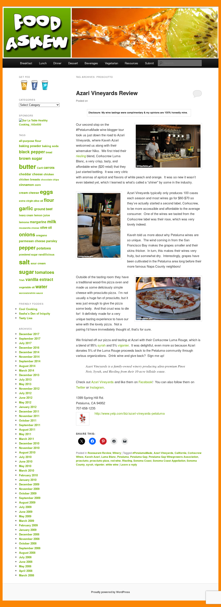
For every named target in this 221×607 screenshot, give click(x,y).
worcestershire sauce (31, 293)
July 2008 (25, 557)
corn (38, 185)
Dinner (57, 63)
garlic (26, 208)
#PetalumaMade (142, 453)
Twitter (80, 387)
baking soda (50, 146)
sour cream (38, 263)
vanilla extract (39, 279)
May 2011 (25, 434)
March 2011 (26, 439)
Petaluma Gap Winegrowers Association (173, 457)
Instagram (97, 387)
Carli (40, 168)
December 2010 (29, 443)
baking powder (30, 146)
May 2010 (25, 466)
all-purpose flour (30, 141)
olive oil (46, 227)
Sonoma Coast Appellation (169, 461)
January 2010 (27, 480)
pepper (27, 247)
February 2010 (28, 475)
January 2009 (27, 530)
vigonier (123, 345)
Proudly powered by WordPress (110, 592)
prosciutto (82, 461)
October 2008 (27, 543)
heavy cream (26, 215)
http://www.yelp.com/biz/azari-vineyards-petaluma (130, 413)
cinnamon (26, 184)
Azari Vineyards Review (107, 93)
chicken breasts (29, 179)
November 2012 (29, 388)
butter (27, 166)
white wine (112, 464)
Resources (131, 63)
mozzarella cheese (29, 227)
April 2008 (25, 571)
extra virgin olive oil (31, 201)
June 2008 (25, 562)
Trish (22, 280)
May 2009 (25, 516)
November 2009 (29, 489)
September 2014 (29, 361)
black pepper (32, 152)
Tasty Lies (25, 318)
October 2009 (27, 493)
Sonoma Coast (142, 461)
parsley (51, 241)
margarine (38, 221)
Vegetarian (111, 63)
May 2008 (25, 566)
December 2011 (29, 411)
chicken (49, 174)
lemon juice (42, 215)
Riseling (127, 461)
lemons (24, 222)
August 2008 (27, 553)
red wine (115, 461)
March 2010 (26, 470)
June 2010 (25, 461)
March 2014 (26, 370)
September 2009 (29, 498)
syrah (102, 345)
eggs (46, 192)
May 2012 (25, 402)
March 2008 (26, 575)
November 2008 (29, 539)
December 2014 (29, 352)
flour (49, 200)
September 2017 (29, 338)
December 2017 (29, 334)
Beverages (91, 63)
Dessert (73, 63)
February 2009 (28, 525)
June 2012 (25, 397)
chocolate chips (50, 179)
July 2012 (25, 393)
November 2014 (29, 356)
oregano (41, 235)
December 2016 (29, 347)
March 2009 (26, 521)
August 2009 (27, 502)
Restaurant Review (99, 453)
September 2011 (29, 425)
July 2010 (25, 457)
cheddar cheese (31, 174)
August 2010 (27, 452)
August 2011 (27, 429)
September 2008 (29, 548)
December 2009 (29, 484)
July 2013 (25, 379)
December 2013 (29, 375)
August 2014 (27, 366)
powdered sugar (28, 254)
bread (49, 152)
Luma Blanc (108, 457)
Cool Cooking (28, 309)
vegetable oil (27, 287)
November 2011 (29, 416)
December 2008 (29, 534)
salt (24, 261)
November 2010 (29, 448)
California (180, 453)
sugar (26, 272)
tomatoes (44, 272)
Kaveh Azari (92, 457)
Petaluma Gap (138, 457)
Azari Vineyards (102, 382)
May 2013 (25, 384)
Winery (116, 453)
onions (27, 234)
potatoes (43, 248)
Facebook (145, 382)
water (41, 286)
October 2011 (27, 420)
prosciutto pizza (99, 461)
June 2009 (25, 512)
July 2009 (25, 507)
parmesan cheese (32, 241)
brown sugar (30, 158)
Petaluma (123, 457)
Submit (149, 63)
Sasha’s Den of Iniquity (34, 313)
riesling (81, 156)
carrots (49, 167)
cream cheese (29, 193)
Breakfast (26, 63)
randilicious (46, 254)
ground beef (43, 209)
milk (51, 221)
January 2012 (27, 407)
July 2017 (25, 343)
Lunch (43, 63)
